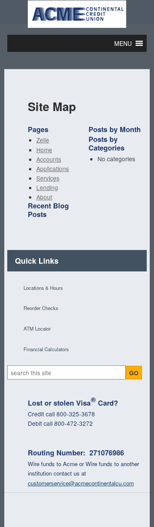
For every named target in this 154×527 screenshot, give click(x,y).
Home (44, 149)
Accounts (48, 159)
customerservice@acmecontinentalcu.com (81, 483)
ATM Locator (37, 328)
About (44, 197)
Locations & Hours (43, 287)
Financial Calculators (46, 349)
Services (47, 178)
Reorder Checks (41, 307)
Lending (47, 187)
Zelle (42, 140)
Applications (52, 168)
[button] (123, 43)
